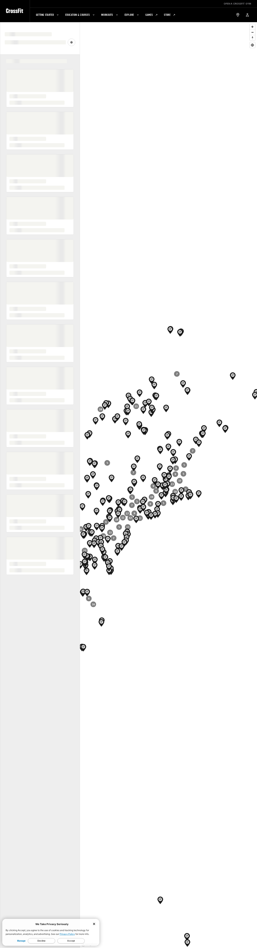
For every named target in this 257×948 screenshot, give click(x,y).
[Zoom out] (252, 32)
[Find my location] (252, 45)
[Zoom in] (252, 27)
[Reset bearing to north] (252, 37)
